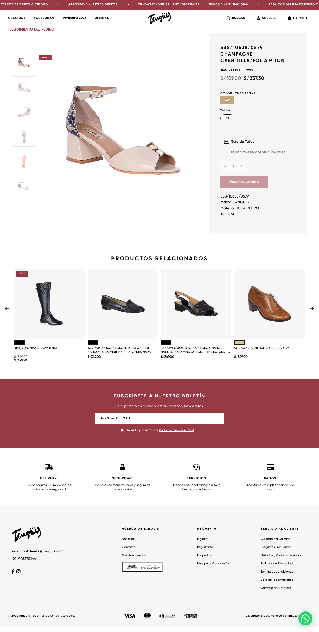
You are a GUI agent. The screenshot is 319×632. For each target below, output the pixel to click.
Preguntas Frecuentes (276, 547)
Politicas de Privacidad (277, 563)
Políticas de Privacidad (176, 430)
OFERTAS (102, 18)
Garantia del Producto (276, 588)
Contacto (128, 547)
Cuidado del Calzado (276, 539)
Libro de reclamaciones (277, 579)
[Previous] (7, 309)
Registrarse (205, 547)
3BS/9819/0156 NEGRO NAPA (35, 348)
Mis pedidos (205, 555)
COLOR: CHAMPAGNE (238, 93)
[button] (305, 618)
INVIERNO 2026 (75, 18)
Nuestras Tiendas (134, 555)
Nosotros (128, 539)
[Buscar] (236, 18)
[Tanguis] (159, 18)
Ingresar (202, 539)
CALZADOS (17, 18)
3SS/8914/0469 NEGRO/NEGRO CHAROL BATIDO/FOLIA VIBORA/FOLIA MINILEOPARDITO (195, 350)
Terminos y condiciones (277, 571)
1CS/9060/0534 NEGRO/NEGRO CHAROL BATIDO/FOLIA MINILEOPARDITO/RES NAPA (119, 350)
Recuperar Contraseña (213, 563)
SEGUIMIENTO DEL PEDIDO (31, 29)
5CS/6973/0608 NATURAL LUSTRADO (261, 348)
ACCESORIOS (44, 18)
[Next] (312, 309)
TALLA (225, 110)
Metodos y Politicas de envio (281, 555)
